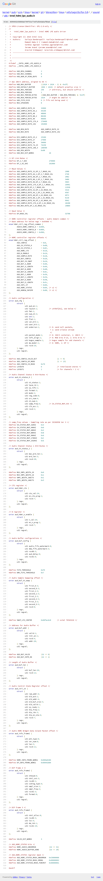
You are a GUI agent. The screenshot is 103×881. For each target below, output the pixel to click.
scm (20, 12)
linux (27, 12)
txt (92, 877)
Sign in (97, 4)
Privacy (22, 877)
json (98, 877)
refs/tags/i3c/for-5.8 (77, 12)
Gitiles (15, 877)
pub (13, 12)
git (42, 12)
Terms (29, 877)
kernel (6, 12)
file (54, 22)
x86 (6, 15)
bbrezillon (51, 12)
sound (96, 12)
